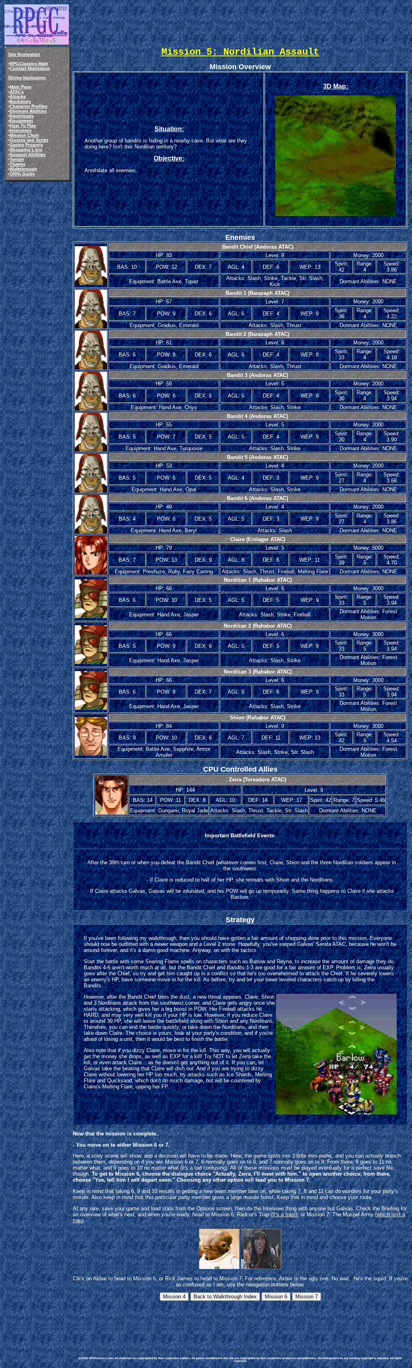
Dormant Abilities (28, 111)
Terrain (17, 159)
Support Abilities (27, 154)
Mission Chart (24, 135)
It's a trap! (284, 1214)
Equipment (21, 120)
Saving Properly (26, 144)
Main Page (20, 86)
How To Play (23, 125)
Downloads (22, 115)
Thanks (17, 164)
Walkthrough (23, 169)
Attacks (18, 96)
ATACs (17, 91)
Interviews (20, 130)
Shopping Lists (26, 149)
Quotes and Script (29, 140)
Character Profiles (28, 106)
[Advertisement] (220, 1320)
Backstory (20, 101)
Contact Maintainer (30, 68)
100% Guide (22, 173)
